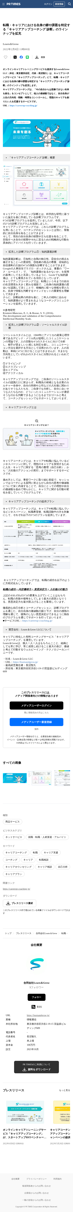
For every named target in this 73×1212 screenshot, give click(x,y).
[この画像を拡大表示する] (15, 778)
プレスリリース (23, 933)
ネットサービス (13, 837)
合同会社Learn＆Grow (46, 933)
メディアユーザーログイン (36, 705)
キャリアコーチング (16, 852)
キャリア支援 (51, 852)
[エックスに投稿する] (15, 57)
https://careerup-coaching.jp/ (23, 105)
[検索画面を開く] (70, 4)
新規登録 (59, 4)
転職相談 (44, 860)
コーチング (11, 860)
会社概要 (15, 1178)
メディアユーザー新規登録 (36, 722)
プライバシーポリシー (36, 1178)
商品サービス (12, 821)
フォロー (36, 997)
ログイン (48, 4)
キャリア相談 (45, 867)
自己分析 (63, 867)
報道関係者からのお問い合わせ (36, 1185)
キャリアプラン (13, 874)
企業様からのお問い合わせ (36, 1192)
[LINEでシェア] (27, 57)
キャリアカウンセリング (18, 867)
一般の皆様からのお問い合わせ (36, 1200)
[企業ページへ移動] (36, 965)
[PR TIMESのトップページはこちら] (13, 4)
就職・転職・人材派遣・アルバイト (47, 837)
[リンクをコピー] (43, 57)
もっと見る (64, 1090)
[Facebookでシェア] (21, 57)
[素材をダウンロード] (37, 57)
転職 (35, 852)
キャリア (28, 860)
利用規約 (57, 1178)
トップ (8, 933)
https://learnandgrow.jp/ (25, 662)
